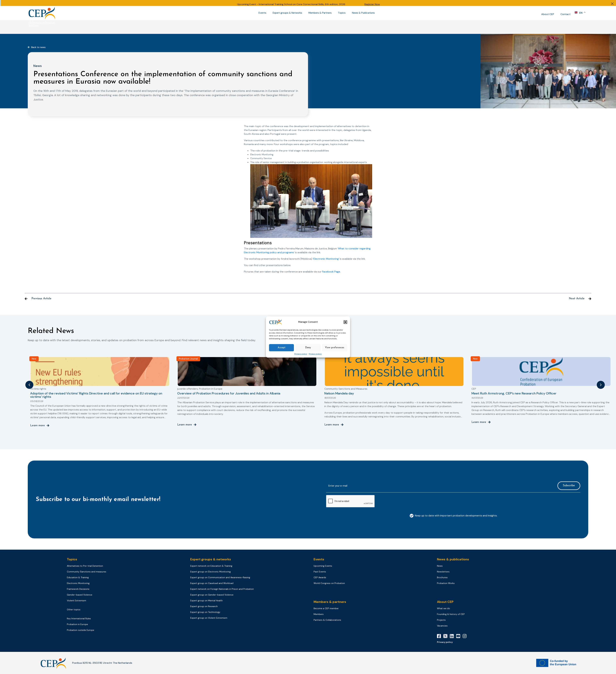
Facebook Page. (331, 271)
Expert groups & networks (210, 559)
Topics (342, 13)
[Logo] (42, 13)
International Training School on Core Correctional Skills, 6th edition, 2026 (302, 4)
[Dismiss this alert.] (612, 4)
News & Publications (363, 13)
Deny (308, 347)
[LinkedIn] (453, 636)
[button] (345, 322)
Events (262, 13)
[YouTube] (459, 636)
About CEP (547, 14)
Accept (281, 347)
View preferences (334, 347)
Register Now (372, 4)
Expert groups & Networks (287, 13)
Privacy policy (300, 354)
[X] (446, 636)
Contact (565, 14)
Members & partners (330, 602)
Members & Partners (320, 13)
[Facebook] (440, 636)
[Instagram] (466, 636)
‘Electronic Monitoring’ (326, 258)
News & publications (453, 559)
